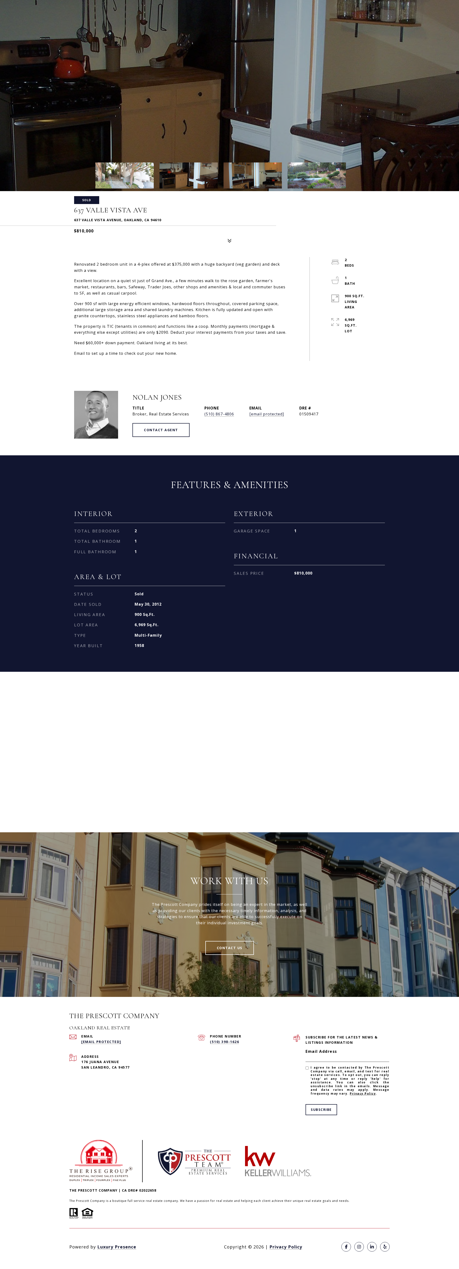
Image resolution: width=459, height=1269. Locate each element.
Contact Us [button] (229, 948)
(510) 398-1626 (224, 1041)
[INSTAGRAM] (359, 1247)
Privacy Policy (363, 1094)
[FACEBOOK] (346, 1247)
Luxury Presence (116, 1247)
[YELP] (385, 1247)
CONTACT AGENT (161, 430)
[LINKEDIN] (372, 1247)
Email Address (321, 1051)
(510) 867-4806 (219, 414)
